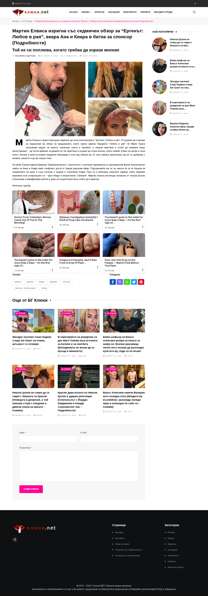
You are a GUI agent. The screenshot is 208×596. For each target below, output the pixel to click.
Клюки (85, 12)
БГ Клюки (27, 21)
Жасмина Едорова (25, 56)
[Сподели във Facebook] (113, 282)
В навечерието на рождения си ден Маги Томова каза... (182, 105)
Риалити (145, 12)
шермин (53, 282)
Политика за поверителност (128, 550)
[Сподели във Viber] (120, 282)
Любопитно (130, 12)
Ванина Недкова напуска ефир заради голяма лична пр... (182, 126)
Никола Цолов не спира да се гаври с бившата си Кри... (181, 42)
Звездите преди (163, 12)
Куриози (99, 12)
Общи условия (122, 544)
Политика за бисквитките (127, 556)
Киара (41, 282)
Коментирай (31, 489)
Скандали (114, 12)
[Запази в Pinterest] (141, 282)
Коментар (25, 447)
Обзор (44, 288)
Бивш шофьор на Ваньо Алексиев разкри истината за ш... (183, 63)
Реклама (119, 532)
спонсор (66, 282)
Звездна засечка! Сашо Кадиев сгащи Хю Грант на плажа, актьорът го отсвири (31, 340)
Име (22, 432)
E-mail (83, 432)
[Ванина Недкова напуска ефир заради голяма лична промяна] (159, 129)
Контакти (119, 538)
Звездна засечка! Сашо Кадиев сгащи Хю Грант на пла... (181, 84)
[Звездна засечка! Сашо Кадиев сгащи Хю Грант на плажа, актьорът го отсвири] (33, 320)
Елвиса (18, 282)
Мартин (30, 282)
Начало (73, 12)
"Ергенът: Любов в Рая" (25, 288)
